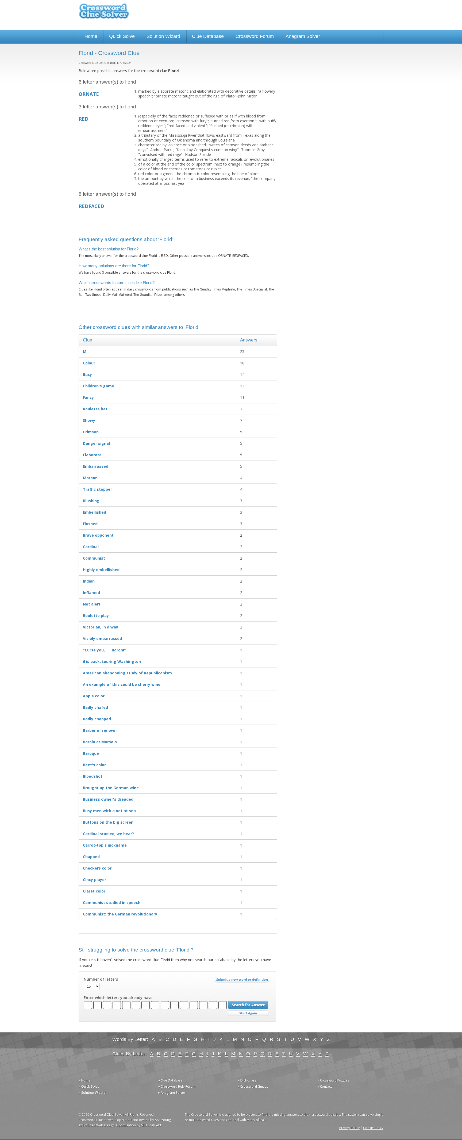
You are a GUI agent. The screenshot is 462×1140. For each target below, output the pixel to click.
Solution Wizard (163, 36)
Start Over (248, 1013)
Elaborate (92, 454)
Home (90, 36)
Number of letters (101, 979)
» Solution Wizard (92, 1092)
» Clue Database (170, 1080)
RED (83, 119)
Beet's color (94, 764)
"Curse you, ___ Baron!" (104, 649)
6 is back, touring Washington (112, 661)
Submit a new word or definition (243, 981)
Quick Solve (122, 36)
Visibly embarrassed (102, 638)
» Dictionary (247, 1080)
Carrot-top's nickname (105, 845)
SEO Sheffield (151, 1125)
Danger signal (96, 443)
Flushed (90, 523)
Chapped (91, 856)
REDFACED (91, 206)
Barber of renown (100, 730)
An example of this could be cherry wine (121, 684)
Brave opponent (98, 535)
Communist (94, 558)
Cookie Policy (373, 1128)
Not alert (92, 604)
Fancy (88, 397)
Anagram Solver (303, 36)
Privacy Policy (349, 1128)
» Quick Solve (89, 1086)
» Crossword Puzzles (333, 1080)
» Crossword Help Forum (176, 1086)
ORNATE (89, 94)
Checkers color (97, 868)
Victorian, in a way (100, 627)
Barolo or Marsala (100, 741)
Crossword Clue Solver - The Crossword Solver (104, 13)
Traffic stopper (97, 489)
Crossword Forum (255, 36)
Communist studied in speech (111, 902)
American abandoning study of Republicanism (127, 672)
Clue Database (208, 36)
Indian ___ (92, 581)
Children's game (98, 385)
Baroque (91, 753)
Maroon (90, 477)
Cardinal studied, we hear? (108, 833)
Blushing (91, 500)
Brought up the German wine (111, 787)
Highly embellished (101, 569)
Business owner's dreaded (108, 799)
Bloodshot (92, 776)
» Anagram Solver (171, 1092)
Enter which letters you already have (118, 997)
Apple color (94, 695)
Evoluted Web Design (98, 1125)
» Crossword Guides (253, 1086)
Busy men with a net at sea (109, 810)
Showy (89, 420)
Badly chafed (95, 707)
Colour (89, 362)
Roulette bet (95, 408)
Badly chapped (97, 718)
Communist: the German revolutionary (120, 914)
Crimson (91, 431)
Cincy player (94, 879)
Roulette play (96, 615)
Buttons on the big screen (108, 822)
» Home (84, 1080)
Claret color (94, 891)
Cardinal (91, 546)
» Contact (324, 1086)
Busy (87, 374)
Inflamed (91, 592)
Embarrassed (95, 466)
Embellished (94, 512)
